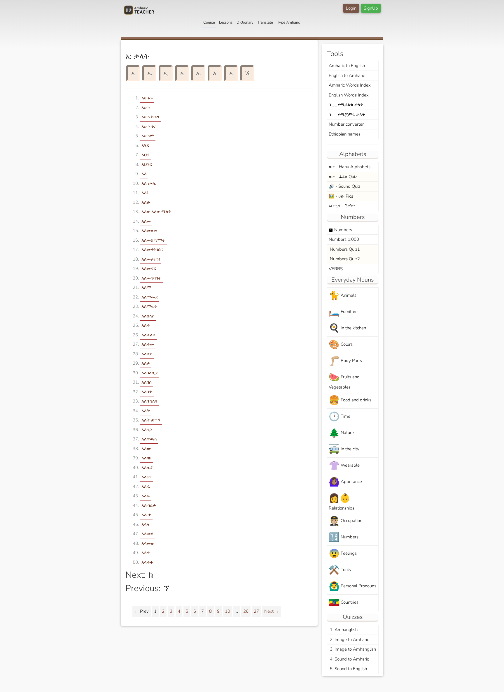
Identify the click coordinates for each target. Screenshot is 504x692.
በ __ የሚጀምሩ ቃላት (347, 114)
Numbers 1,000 (344, 239)
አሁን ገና (148, 126)
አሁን (145, 107)
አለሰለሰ (148, 316)
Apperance (345, 482)
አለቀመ (147, 344)
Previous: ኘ (147, 588)
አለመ (146, 221)
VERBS (336, 269)
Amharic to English (347, 66)
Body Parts (345, 361)
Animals (342, 296)
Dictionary (245, 22)
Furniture (343, 312)
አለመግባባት (151, 278)
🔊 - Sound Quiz (344, 186)
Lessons (225, 22)
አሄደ (145, 145)
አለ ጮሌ (148, 183)
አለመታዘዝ (150, 259)
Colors (341, 345)
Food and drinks (350, 400)
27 (256, 611)
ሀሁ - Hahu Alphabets (349, 167)
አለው (146, 449)
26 (246, 611)
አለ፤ (144, 193)
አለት (145, 411)
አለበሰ (146, 382)
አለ (144, 174)
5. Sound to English (348, 669)
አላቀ (145, 553)
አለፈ (145, 486)
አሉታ (146, 515)
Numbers (340, 230)
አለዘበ (146, 458)
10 (227, 611)
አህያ (145, 155)
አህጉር (146, 164)
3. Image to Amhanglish (352, 649)
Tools (340, 570)
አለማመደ (149, 297)
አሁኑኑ (147, 98)
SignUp (371, 8)
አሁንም (147, 136)
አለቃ (145, 363)
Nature (341, 433)
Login (351, 8)
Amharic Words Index (350, 85)
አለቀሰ (147, 354)
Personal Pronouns (352, 586)
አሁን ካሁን (150, 117)
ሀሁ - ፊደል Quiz (343, 177)
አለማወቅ (149, 306)
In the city (344, 449)
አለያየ (146, 477)
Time (339, 417)
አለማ (146, 287)
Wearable (344, 466)
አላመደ (147, 534)
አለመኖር (148, 268)
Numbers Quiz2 (344, 259)
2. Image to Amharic (349, 639)
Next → (271, 611)
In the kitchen (347, 328)
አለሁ (145, 202)
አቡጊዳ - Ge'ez (342, 206)
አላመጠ (147, 543)
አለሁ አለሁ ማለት (156, 212)
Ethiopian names (344, 134)
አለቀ (145, 325)
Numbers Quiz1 (344, 249)
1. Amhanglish (343, 630)
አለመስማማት (153, 240)
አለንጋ (146, 430)
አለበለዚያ (149, 373)
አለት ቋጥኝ (151, 420)
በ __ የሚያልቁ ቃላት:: (347, 105)
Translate (265, 22)
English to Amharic (347, 75)
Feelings (343, 554)
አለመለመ (149, 230)
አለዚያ (147, 467)
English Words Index (349, 95)
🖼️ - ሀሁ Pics (341, 196)
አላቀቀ (147, 562)
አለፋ (145, 496)
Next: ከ (139, 575)
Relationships (341, 501)
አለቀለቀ (148, 335)
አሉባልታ (148, 505)
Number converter (346, 124)
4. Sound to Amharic (349, 659)
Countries (343, 603)
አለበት (146, 392)
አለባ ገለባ (149, 401)
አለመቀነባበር (152, 249)
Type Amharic (288, 22)
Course (209, 22)
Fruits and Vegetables (344, 380)
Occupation (345, 521)
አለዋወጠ (149, 439)
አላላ (145, 524)
